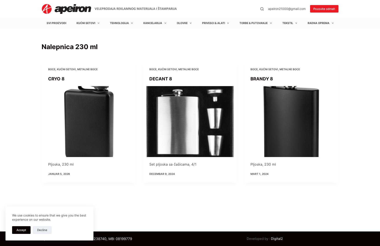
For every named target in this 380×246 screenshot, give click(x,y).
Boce (51, 69)
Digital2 (277, 239)
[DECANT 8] (190, 121)
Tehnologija (119, 23)
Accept (21, 230)
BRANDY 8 (261, 78)
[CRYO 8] (89, 121)
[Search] (262, 9)
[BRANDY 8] (291, 121)
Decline (42, 230)
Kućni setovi (86, 23)
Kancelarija (152, 23)
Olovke (182, 23)
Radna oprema (318, 23)
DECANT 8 (160, 78)
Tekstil (287, 23)
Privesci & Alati (213, 23)
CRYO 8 (56, 78)
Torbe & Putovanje (253, 23)
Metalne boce (87, 69)
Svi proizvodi (56, 23)
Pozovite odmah (324, 9)
